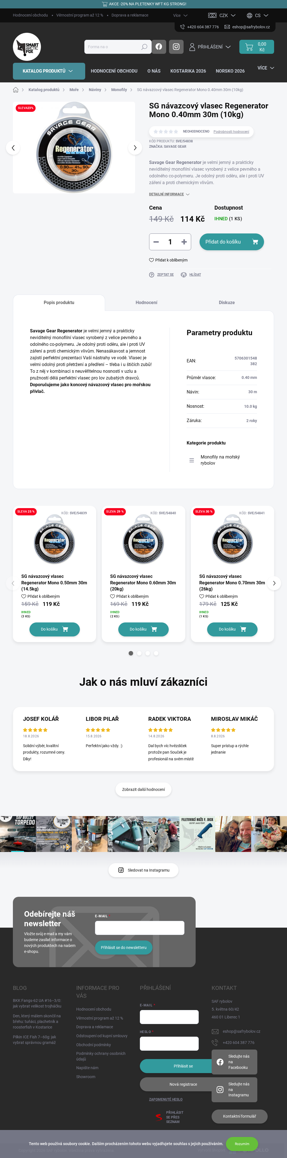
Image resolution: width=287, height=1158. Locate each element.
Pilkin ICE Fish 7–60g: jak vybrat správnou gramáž (34, 1040)
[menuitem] (49, 71)
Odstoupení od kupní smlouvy (102, 1036)
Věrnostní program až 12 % (79, 15)
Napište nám (87, 1068)
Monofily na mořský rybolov (220, 460)
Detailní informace (166, 194)
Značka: (167, 147)
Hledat (144, 47)
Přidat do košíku (223, 242)
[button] (131, 653)
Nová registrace (183, 1084)
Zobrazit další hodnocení (143, 789)
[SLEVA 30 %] (232, 539)
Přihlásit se (183, 1066)
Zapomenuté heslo (165, 1099)
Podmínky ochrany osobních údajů (101, 1056)
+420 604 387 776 (238, 1042)
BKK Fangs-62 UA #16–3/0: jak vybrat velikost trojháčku (37, 1003)
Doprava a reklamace (130, 15)
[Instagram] (176, 47)
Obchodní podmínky (93, 1045)
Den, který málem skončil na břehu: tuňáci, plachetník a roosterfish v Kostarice (37, 1021)
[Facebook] (159, 47)
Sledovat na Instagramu (149, 870)
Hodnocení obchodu (30, 15)
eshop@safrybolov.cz (241, 1031)
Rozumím (242, 1144)
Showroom (85, 1076)
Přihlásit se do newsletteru (124, 947)
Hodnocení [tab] (146, 302)
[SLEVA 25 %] (54, 539)
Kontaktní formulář (239, 1116)
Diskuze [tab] (227, 302)
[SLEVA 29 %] (143, 539)
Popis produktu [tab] (59, 302)
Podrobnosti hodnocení (231, 132)
